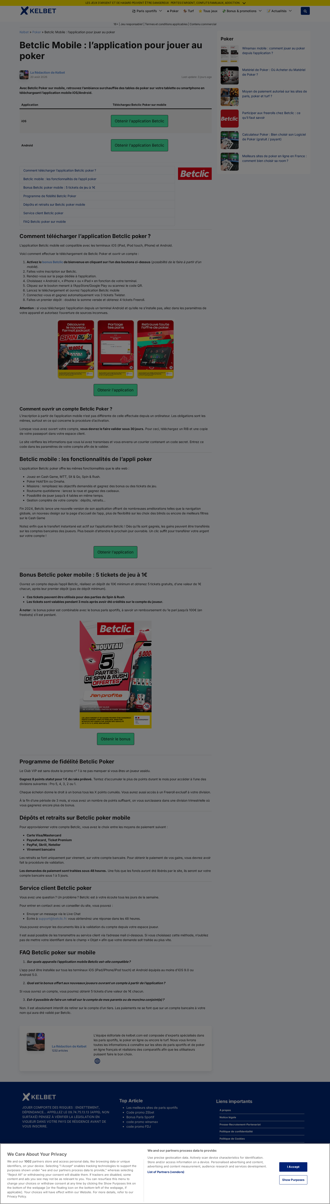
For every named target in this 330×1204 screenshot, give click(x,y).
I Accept (293, 1167)
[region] (165, 1173)
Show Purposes (293, 1180)
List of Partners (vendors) (165, 1172)
